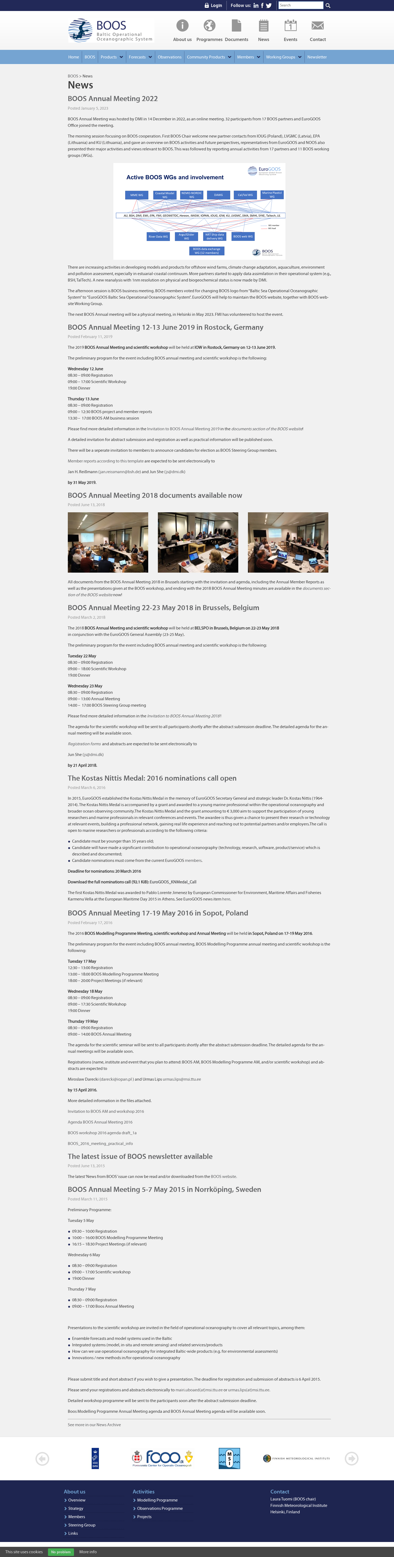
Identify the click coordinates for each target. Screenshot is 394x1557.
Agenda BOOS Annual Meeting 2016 (100, 1122)
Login (216, 5)
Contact (318, 39)
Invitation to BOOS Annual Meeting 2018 (183, 715)
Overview (77, 1500)
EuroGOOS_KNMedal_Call (173, 881)
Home (73, 57)
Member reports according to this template (106, 461)
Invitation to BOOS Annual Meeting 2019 (183, 428)
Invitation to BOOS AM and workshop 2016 (106, 1111)
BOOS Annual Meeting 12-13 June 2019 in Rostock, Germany (165, 327)
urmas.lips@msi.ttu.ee (182, 1079)
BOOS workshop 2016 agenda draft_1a (102, 1132)
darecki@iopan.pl (117, 1079)
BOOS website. (224, 1176)
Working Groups (280, 57)
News (263, 39)
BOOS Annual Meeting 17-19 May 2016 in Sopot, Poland (158, 913)
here (226, 899)
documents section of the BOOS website (266, 428)
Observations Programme (160, 1508)
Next (351, 1458)
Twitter (269, 5)
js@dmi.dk (175, 471)
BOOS (111, 30)
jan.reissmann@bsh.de (120, 471)
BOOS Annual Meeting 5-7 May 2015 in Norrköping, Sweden (164, 1189)
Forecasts (137, 57)
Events (291, 39)
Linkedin (256, 5)
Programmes (209, 39)
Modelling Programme (157, 1500)
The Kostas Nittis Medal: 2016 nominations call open (152, 778)
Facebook (262, 5)
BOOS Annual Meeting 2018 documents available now (155, 495)
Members (76, 1516)
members (193, 860)
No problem (61, 1552)
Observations (169, 57)
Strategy (75, 1508)
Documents (236, 39)
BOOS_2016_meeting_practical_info (100, 1143)
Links (73, 1533)
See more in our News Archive (94, 1424)
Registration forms (84, 743)
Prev (42, 1458)
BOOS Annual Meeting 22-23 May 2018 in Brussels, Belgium (163, 607)
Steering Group (81, 1525)
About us (182, 39)
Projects (144, 1516)
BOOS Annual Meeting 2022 (113, 98)
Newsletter (317, 57)
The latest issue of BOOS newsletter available (140, 1156)
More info (88, 1551)
